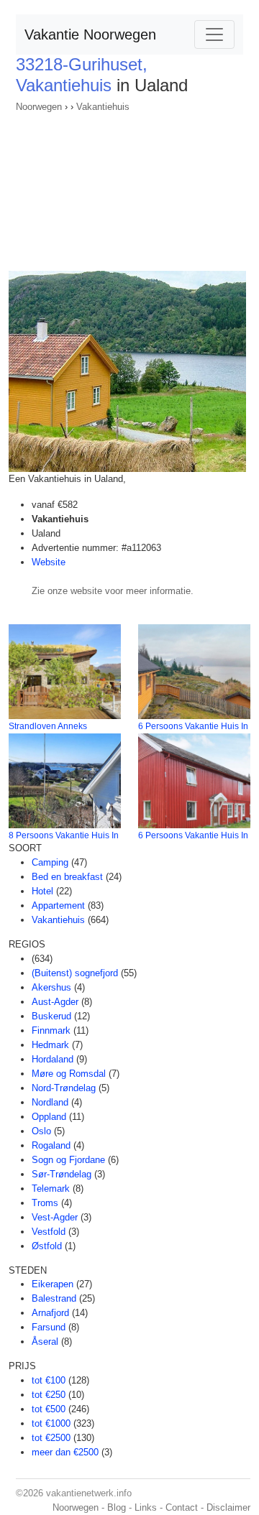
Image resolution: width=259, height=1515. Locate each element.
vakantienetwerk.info (89, 1493)
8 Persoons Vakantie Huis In (64, 835)
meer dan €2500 (65, 1452)
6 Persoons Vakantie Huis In (193, 726)
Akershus (51, 987)
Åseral (45, 1341)
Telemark (51, 1188)
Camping (50, 862)
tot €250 (48, 1394)
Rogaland (51, 1145)
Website (48, 562)
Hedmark (50, 1044)
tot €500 (48, 1409)
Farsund (48, 1327)
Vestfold (48, 1231)
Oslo (41, 1131)
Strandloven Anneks (48, 726)
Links (146, 1507)
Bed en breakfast (67, 876)
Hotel (42, 891)
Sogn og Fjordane (68, 1159)
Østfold (47, 1246)
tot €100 (48, 1380)
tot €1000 (51, 1423)
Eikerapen (52, 1284)
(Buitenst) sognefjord (75, 973)
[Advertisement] (129, 187)
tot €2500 (51, 1437)
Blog (116, 1507)
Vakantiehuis (103, 106)
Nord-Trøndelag (64, 1088)
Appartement (58, 905)
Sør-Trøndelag (61, 1174)
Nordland (50, 1102)
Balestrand (54, 1298)
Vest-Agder (55, 1217)
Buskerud (51, 1016)
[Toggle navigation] (214, 34)
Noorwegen (39, 106)
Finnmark (51, 1030)
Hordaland (52, 1059)
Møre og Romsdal (69, 1073)
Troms (45, 1202)
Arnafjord (50, 1312)
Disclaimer (228, 1507)
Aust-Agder (55, 1001)
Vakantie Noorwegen (90, 34)
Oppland (49, 1116)
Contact (181, 1507)
